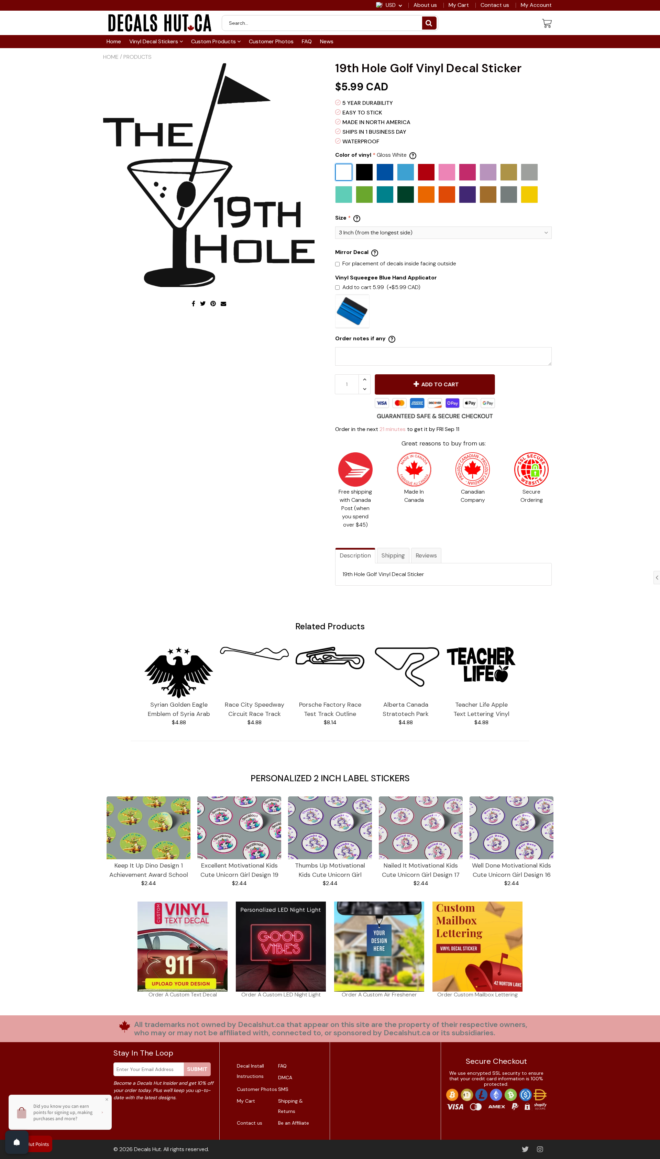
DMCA (285, 1077)
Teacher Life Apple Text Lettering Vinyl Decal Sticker (481, 709)
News (326, 41)
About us (425, 5)
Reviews (426, 555)
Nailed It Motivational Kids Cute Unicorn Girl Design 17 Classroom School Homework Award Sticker (421, 870)
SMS (283, 1089)
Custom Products (214, 41)
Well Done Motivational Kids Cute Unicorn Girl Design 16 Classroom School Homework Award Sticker (511, 870)
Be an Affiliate (293, 1123)
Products (137, 56)
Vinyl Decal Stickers (154, 41)
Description (355, 555)
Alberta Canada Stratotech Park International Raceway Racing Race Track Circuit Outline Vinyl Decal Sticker (406, 709)
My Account (536, 5)
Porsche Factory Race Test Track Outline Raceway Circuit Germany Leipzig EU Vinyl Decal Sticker (330, 709)
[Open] (17, 1142)
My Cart (459, 5)
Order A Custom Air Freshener (379, 994)
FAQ (307, 41)
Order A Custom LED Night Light (281, 994)
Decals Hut (147, 1149)
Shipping (393, 555)
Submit (197, 1069)
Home (114, 41)
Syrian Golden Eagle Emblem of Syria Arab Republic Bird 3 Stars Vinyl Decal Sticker (179, 709)
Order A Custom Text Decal (182, 994)
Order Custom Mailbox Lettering (477, 994)
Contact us (495, 5)
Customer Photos (271, 41)
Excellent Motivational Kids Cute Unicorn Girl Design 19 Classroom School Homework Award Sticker (239, 870)
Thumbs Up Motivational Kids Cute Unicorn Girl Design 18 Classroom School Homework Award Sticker (330, 870)
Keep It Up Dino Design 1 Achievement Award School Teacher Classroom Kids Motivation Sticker (148, 870)
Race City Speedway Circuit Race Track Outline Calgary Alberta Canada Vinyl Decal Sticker (254, 709)
